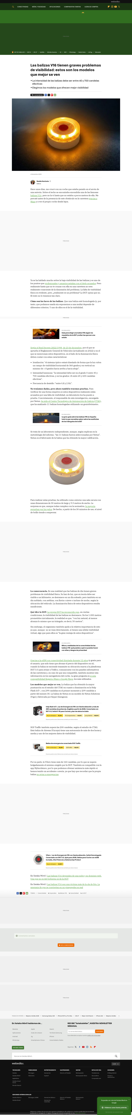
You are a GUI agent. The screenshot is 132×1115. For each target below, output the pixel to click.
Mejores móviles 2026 (32, 1016)
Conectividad (42, 893)
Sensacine (47, 1073)
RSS (91, 1046)
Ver (67, 945)
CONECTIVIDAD (22, 7)
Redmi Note (82, 52)
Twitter (119, 7)
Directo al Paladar (65, 1073)
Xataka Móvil (16, 1076)
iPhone (52, 1036)
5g (32, 1036)
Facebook (46, 95)
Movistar (15, 1029)
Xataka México (16, 1097)
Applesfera (15, 1078)
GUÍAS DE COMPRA (91, 7)
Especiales (52, 893)
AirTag (90, 52)
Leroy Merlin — (92, 715)
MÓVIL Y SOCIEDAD (39, 7)
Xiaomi (52, 1029)
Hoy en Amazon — (54, 715)
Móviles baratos (52, 52)
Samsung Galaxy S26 (48, 1016)
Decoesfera (95, 1076)
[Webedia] (115, 1)
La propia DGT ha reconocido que (63, 612)
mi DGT (84, 893)
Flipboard (109, 7)
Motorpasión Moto (81, 1076)
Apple (33, 1029)
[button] (43, 181)
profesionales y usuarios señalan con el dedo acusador (70, 283)
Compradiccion (96, 1078)
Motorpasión (80, 1073)
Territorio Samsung (56, 1033)
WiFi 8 (29, 52)
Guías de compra (36, 1033)
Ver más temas (18, 1048)
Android (15, 1036)
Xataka (14, 1073)
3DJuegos (31, 1073)
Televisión (98, 52)
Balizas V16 (63, 893)
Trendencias (95, 1073)
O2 (60, 52)
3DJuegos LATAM (33, 1097)
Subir (114, 1064)
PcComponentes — (73, 715)
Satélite (42, 52)
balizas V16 (35, 195)
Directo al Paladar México (65, 1098)
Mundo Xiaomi (16, 1085)
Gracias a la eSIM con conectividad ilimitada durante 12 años (59, 660)
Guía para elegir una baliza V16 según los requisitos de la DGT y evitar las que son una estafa (78, 335)
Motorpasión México (80, 1098)
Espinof (46, 1076)
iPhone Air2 (99, 1016)
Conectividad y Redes (56, 1040)
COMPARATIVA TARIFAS (72, 7)
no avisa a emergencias (47, 774)
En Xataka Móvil (66, 330)
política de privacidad (93, 1035)
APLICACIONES (54, 7)
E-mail (55, 95)
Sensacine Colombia (47, 1101)
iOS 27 (35, 52)
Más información (80, 1113)
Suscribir (99, 1031)
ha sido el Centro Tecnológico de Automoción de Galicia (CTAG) (71, 401)
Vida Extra (31, 1076)
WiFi (65, 52)
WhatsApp (72, 52)
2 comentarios (38, 95)
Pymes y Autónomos (111, 1076)
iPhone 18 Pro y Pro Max (65, 1016)
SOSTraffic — (72, 747)
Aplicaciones (16, 1033)
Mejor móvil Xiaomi (87, 1016)
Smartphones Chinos (38, 1040)
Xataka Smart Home (16, 1082)
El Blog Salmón (112, 1073)
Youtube (115, 7)
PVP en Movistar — (55, 747)
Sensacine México (49, 1097)
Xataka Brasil (16, 1100)
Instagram (112, 7)
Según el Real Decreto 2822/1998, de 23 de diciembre (56, 347)
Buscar (116, 1056)
